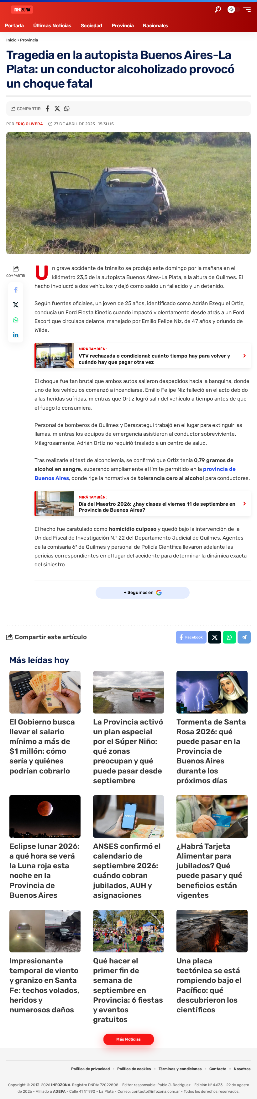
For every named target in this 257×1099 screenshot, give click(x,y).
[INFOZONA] (22, 9)
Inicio (11, 40)
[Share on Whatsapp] (66, 109)
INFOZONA (60, 1085)
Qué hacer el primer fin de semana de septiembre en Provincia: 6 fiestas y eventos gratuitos (128, 990)
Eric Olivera (29, 123)
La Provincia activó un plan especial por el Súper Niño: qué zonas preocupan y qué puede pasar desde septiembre (128, 751)
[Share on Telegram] (244, 637)
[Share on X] (57, 109)
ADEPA (59, 1091)
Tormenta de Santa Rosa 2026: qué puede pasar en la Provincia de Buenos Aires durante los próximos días (211, 751)
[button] (218, 9)
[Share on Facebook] (47, 109)
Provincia (29, 40)
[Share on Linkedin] (15, 334)
